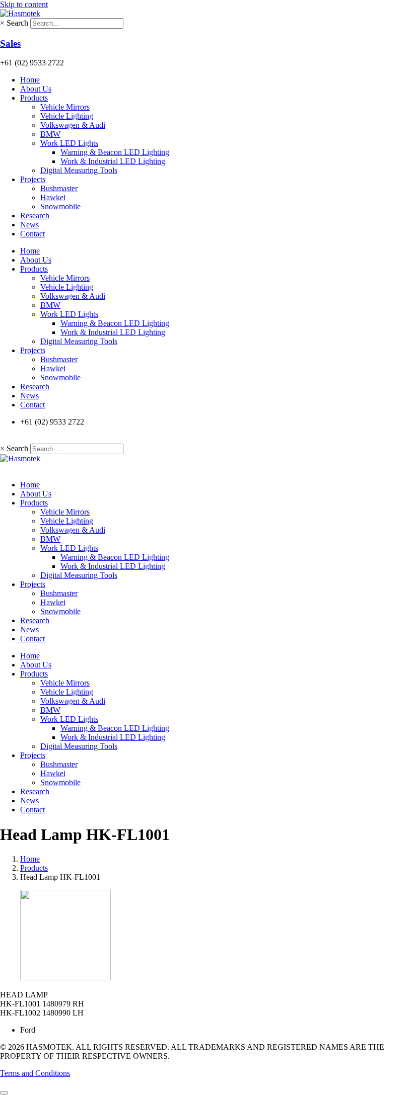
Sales (10, 43)
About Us (35, 89)
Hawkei (52, 197)
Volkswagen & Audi (72, 125)
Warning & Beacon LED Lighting (114, 152)
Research (34, 215)
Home (30, 79)
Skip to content (24, 4)
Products (34, 98)
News (29, 224)
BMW (50, 134)
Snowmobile (60, 206)
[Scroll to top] (4, 1092)
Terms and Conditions (35, 1073)
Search (17, 23)
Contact (32, 233)
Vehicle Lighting (66, 116)
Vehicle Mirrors (65, 107)
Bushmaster (59, 188)
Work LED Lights (69, 143)
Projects (32, 179)
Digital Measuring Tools (78, 170)
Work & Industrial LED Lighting (112, 161)
